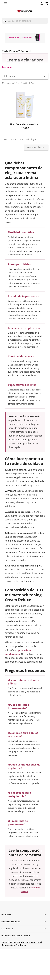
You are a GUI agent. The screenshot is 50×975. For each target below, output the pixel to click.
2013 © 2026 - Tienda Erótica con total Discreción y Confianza (22, 943)
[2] (22, 131)
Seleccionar (25, 76)
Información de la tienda (15, 935)
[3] (25, 131)
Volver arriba (36, 147)
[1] (20, 131)
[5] (30, 131)
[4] (27, 131)
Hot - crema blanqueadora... (25, 124)
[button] (6, 3)
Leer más (7, 67)
